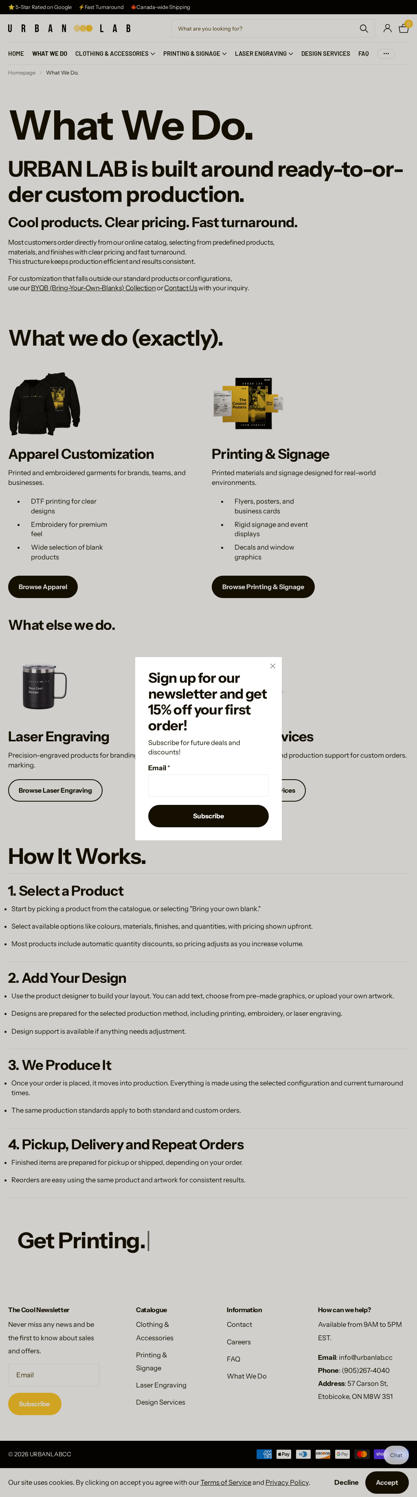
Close (273, 666)
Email (159, 767)
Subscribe (208, 816)
